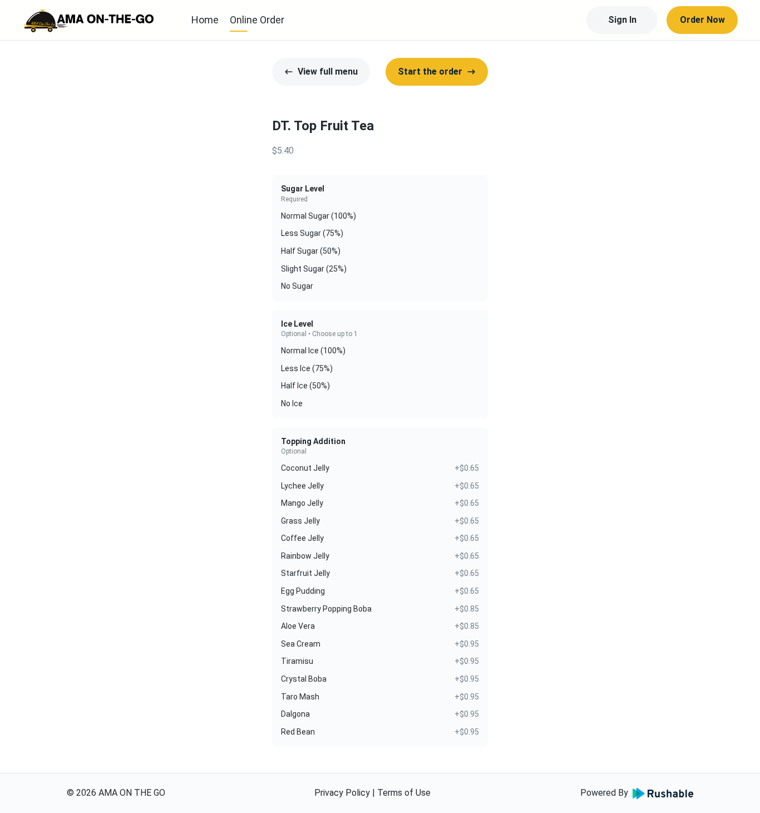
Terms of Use (404, 792)
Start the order (430, 71)
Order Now (702, 19)
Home (205, 20)
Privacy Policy (342, 792)
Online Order (257, 20)
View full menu (328, 71)
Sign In (622, 19)
